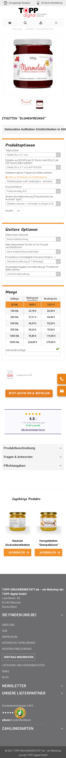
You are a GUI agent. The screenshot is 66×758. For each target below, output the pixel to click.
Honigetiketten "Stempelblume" (48, 543)
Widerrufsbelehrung (17, 648)
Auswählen (17, 552)
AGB (4, 630)
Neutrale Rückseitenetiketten (17, 543)
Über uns (8, 624)
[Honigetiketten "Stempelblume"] (48, 522)
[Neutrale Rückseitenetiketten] (17, 522)
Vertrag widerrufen (18, 657)
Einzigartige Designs (19, 3)
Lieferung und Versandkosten (23, 665)
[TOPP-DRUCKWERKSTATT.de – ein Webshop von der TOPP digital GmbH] (33, 13)
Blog (5, 677)
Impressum (9, 636)
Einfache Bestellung (51, 3)
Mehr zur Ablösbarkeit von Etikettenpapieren (27, 177)
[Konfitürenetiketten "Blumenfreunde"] (26, 102)
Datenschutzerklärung (18, 642)
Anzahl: (9, 210)
